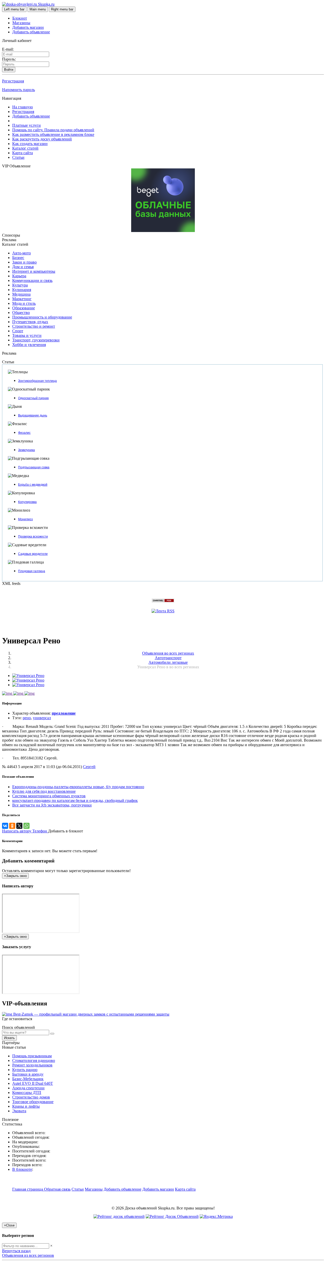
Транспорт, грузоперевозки (36, 340)
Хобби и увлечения (29, 344)
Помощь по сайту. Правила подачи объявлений (53, 130)
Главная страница (28, 1189)
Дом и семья (23, 267)
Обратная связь (57, 1189)
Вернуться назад (16, 1251)
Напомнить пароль (18, 90)
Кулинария (21, 289)
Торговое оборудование (32, 1102)
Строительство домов (31, 1097)
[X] (19, 826)
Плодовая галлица (31, 571)
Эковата (19, 1111)
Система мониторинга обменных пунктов (49, 796)
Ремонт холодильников (32, 1065)
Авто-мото (21, 253)
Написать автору (17, 831)
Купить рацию (24, 1069)
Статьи (18, 157)
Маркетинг (22, 299)
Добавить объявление (31, 32)
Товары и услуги (27, 335)
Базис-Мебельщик (28, 1079)
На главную (22, 107)
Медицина (21, 294)
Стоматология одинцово (33, 1060)
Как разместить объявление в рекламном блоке (53, 134)
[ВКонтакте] (5, 826)
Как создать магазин (30, 143)
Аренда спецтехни (28, 1088)
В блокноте (22, 1169)
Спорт (17, 331)
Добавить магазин (28, 27)
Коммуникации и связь (32, 280)
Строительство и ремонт (33, 326)
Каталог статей (25, 148)
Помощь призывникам (32, 1056)
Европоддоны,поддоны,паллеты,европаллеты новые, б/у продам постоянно (78, 787)
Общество (21, 312)
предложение (64, 713)
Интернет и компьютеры (33, 271)
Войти (8, 69)
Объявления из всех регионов (28, 1255)
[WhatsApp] (26, 826)
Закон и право (24, 262)
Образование (23, 308)
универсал (42, 718)
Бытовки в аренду (28, 1074)
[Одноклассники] (12, 826)
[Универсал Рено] (28, 675)
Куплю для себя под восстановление (44, 791)
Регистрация (13, 81)
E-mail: (8, 49)
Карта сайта (22, 153)
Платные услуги (26, 125)
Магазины (21, 23)
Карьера (19, 276)
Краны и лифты (26, 1106)
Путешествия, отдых (30, 322)
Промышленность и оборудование (42, 317)
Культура (20, 285)
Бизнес (18, 257)
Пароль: (9, 59)
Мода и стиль (24, 303)
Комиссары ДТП (26, 1092)
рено (27, 718)
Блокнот (19, 18)
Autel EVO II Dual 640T (32, 1083)
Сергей (89, 766)
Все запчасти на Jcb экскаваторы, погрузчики (52, 805)
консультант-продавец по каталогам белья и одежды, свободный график (75, 800)
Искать (9, 1038)
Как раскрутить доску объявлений (42, 139)
